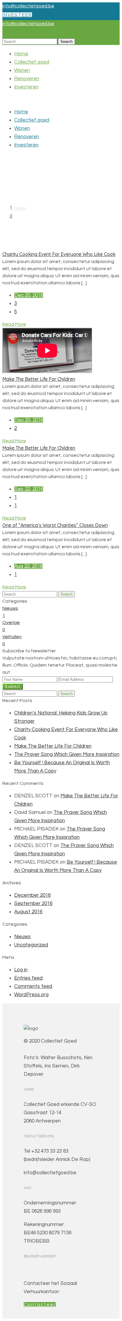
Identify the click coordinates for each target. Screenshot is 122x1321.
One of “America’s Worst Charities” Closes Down (55, 525)
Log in (21, 969)
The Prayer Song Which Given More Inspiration (66, 754)
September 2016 (33, 903)
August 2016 (28, 911)
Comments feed (33, 986)
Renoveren (26, 78)
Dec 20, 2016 (28, 295)
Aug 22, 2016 (28, 566)
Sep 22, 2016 (28, 489)
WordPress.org (31, 994)
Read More (14, 324)
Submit (12, 686)
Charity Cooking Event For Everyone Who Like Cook (58, 254)
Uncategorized (31, 945)
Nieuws (22, 936)
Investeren (26, 87)
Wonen (22, 70)
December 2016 (32, 895)
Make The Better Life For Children (38, 379)
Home (21, 54)
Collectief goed (31, 62)
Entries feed (28, 978)
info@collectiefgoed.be (28, 6)
